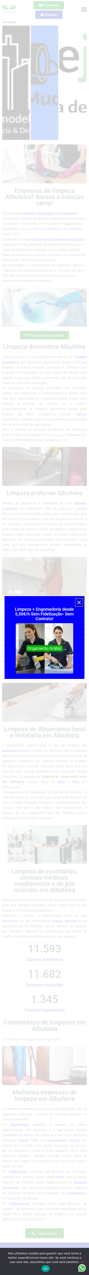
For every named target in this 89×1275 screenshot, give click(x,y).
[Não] (82, 1261)
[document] (44, 637)
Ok (46, 1268)
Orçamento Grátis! (44, 648)
